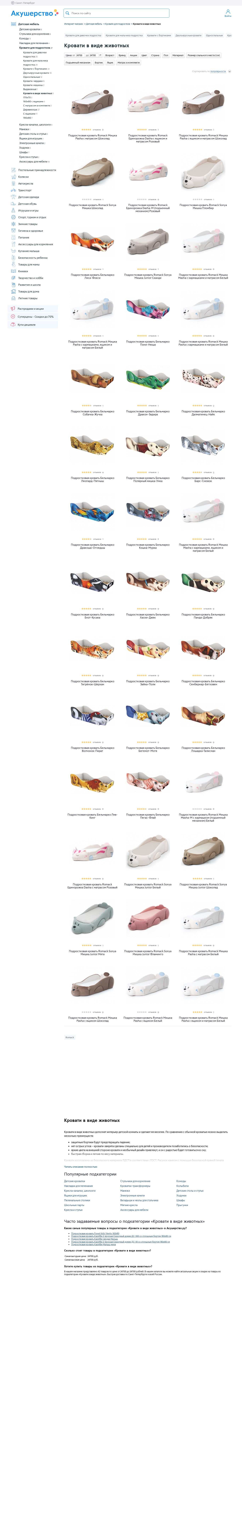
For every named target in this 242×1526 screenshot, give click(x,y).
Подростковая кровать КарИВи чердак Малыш (94, 1239)
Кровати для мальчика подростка (35, 62)
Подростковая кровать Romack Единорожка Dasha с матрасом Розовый (92, 886)
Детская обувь (27, 203)
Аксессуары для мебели (34, 161)
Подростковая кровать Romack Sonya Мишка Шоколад (92, 206)
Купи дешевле (27, 324)
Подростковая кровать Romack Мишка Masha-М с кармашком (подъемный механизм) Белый (203, 817)
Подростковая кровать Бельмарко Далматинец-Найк (203, 413)
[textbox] (116, 13)
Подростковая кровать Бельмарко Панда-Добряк (203, 616)
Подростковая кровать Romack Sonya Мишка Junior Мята (92, 953)
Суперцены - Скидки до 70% (36, 316)
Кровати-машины (33, 85)
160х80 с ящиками (34, 101)
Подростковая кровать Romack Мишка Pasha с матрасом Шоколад (92, 137)
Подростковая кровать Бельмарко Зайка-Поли (148, 683)
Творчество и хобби (30, 277)
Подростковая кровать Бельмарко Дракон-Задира (148, 413)
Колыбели (182, 1185)
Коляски (23, 176)
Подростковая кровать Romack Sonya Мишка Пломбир (203, 206)
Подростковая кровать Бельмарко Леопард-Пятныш (92, 479)
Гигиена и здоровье (30, 230)
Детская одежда (28, 197)
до (87, 55)
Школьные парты (74, 1205)
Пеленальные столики (77, 1200)
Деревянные (31, 109)
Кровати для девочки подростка (35, 54)
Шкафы (24, 152)
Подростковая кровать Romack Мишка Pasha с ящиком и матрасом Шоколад (203, 137)
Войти (228, 16)
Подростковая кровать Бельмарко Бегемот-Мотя (148, 749)
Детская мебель (28, 24)
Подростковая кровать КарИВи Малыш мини (93, 1244)
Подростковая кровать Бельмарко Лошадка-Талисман (203, 749)
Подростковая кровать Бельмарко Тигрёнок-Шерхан (92, 683)
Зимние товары (27, 224)
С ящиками (30, 113)
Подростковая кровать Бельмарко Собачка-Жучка (92, 413)
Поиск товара (67, 13)
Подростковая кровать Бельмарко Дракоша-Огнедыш (92, 546)
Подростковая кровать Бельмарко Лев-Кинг (92, 816)
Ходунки (25, 147)
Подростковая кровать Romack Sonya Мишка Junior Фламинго (147, 953)
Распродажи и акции (31, 308)
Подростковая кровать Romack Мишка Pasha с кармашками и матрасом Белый (203, 343)
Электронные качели (32, 143)
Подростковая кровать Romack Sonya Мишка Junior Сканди (147, 276)
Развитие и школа (29, 284)
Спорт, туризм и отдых (32, 217)
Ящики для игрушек (31, 138)
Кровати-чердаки (33, 81)
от (73, 55)
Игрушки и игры (28, 210)
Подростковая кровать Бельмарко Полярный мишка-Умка (148, 479)
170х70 (27, 97)
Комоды (25, 38)
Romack (70, 1037)
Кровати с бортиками (36, 68)
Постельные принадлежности (37, 170)
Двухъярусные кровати (37, 72)
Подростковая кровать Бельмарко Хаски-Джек (148, 616)
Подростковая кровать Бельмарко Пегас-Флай (148, 816)
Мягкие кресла (128, 1205)
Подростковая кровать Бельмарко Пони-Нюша (148, 343)
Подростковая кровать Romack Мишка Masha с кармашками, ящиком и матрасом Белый (203, 547)
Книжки (23, 271)
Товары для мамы (29, 264)
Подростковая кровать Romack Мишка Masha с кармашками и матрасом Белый (203, 276)
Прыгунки (182, 1205)
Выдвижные (30, 89)
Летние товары (27, 298)
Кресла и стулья (29, 156)
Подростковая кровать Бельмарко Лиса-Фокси (92, 276)
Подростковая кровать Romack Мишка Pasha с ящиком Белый (147, 1019)
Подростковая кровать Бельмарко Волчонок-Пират (92, 749)
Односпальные (32, 76)
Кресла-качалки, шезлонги (35, 124)
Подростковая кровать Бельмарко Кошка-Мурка (148, 546)
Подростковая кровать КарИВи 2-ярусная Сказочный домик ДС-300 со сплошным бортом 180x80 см (121, 1236)
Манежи (24, 129)
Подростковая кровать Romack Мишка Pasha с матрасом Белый (203, 953)
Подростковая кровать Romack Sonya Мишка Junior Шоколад (203, 886)
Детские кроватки (30, 29)
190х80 (28, 117)
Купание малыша (28, 250)
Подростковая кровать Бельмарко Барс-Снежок (203, 479)
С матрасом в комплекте (37, 105)
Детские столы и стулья (33, 133)
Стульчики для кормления (35, 33)
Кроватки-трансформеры (135, 1185)
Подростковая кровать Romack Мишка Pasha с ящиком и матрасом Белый (203, 1019)
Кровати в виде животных (38, 93)
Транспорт (25, 190)
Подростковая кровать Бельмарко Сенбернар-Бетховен (203, 683)
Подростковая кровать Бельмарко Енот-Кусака (92, 616)
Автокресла (25, 183)
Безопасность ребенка (32, 257)
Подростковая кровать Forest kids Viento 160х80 (95, 1233)
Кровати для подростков (36, 47)
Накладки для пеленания (34, 43)
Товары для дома (28, 291)
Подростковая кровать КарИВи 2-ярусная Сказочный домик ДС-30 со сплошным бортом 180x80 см (120, 1241)
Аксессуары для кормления (35, 244)
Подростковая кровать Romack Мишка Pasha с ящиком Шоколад (92, 1019)
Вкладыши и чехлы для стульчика (139, 1200)
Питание (23, 237)
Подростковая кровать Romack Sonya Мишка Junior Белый (147, 886)
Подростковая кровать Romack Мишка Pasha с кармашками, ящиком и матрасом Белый (92, 344)
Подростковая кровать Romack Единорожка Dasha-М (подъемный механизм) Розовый (148, 208)
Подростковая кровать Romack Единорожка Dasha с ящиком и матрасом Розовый (148, 138)
